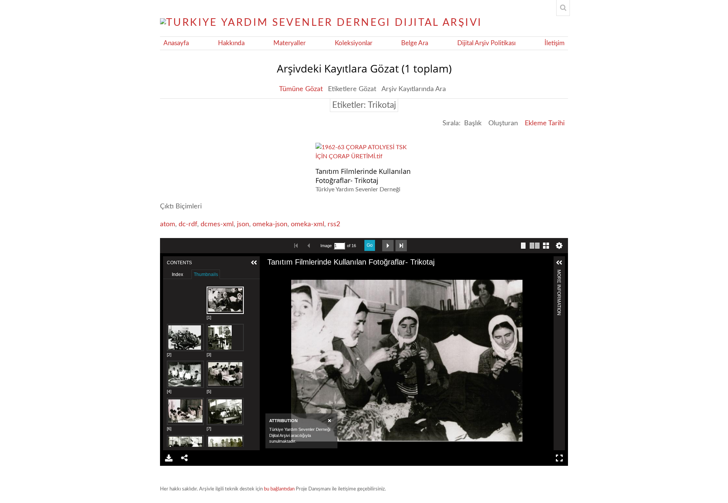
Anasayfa (176, 43)
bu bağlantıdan (279, 489)
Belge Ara (414, 43)
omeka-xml (307, 224)
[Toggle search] (563, 8)
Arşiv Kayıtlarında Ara (413, 89)
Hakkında (231, 43)
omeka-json (270, 224)
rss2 (334, 224)
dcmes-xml (217, 224)
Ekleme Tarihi (545, 123)
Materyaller (289, 43)
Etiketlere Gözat (352, 89)
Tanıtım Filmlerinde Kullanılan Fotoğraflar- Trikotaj (363, 176)
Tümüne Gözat (301, 89)
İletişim (554, 43)
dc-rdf (188, 224)
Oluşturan (503, 123)
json (243, 224)
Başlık (473, 123)
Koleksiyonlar (353, 43)
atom (167, 224)
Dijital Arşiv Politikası (486, 43)
